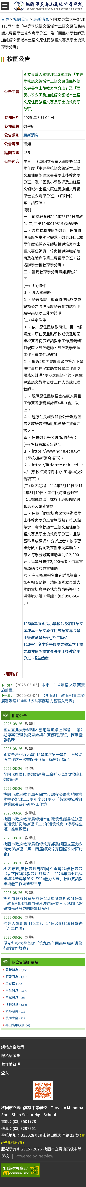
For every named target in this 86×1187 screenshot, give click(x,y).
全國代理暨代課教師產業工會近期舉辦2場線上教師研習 (43, 776)
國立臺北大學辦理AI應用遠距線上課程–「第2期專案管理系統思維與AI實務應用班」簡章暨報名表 (43, 734)
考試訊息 (15, 997)
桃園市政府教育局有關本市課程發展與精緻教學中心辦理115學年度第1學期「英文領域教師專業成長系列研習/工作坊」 (43, 799)
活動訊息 (16, 1004)
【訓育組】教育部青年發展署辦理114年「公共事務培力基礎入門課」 (43, 698)
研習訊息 (16, 976)
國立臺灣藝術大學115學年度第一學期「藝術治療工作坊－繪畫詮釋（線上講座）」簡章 (43, 757)
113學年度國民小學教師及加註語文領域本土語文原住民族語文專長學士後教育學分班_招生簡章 (53, 630)
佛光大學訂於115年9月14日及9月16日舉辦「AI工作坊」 (43, 925)
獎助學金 (15, 1018)
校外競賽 (15, 1011)
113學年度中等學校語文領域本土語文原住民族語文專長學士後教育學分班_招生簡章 (53, 651)
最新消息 (16, 969)
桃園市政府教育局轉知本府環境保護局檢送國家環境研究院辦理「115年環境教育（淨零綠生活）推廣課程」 (43, 824)
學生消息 (16, 990)
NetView (45, 1156)
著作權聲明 (10, 1064)
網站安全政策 (12, 1047)
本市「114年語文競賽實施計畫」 (43, 687)
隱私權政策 (10, 1055)
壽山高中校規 (17, 1025)
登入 (5, 1072)
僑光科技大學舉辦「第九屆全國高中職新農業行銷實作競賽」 (43, 945)
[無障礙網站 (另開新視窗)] (43, 1170)
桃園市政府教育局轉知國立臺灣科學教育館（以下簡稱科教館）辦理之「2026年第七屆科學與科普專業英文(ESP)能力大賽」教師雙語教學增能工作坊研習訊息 (43, 876)
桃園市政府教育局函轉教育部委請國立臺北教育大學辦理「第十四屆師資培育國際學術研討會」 (43, 849)
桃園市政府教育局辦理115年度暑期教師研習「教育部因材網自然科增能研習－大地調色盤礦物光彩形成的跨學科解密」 (43, 903)
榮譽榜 (14, 983)
